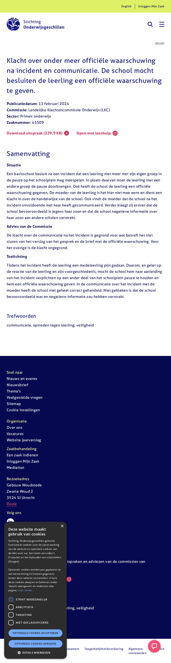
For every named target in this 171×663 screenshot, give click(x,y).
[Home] (35, 24)
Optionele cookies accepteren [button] (35, 633)
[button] (35, 652)
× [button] (62, 526)
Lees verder (25, 590)
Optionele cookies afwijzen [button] (35, 643)
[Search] (150, 24)
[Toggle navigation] (162, 24)
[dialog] (35, 590)
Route (12, 503)
